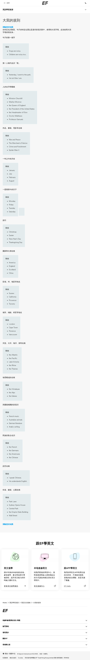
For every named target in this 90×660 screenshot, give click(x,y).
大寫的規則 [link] (37, 602)
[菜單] (85, 9)
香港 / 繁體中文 (10, 654)
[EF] (45, 3)
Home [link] (5, 602)
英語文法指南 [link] (26, 602)
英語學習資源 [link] (14, 602)
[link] (8, 9)
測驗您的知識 (8, 27)
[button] (7, 3)
